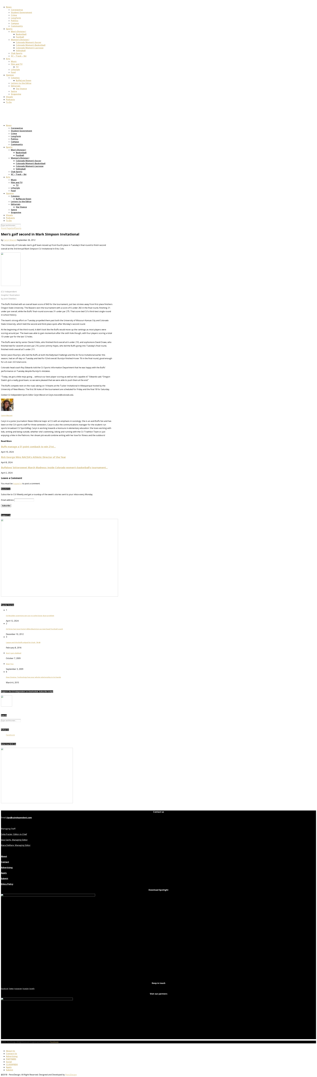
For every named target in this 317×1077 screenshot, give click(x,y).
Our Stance (21, 88)
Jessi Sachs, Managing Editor (14, 839)
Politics (14, 20)
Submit (4, 878)
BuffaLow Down (23, 80)
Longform (16, 18)
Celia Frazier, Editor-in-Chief (14, 834)
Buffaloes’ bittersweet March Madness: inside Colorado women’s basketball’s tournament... (54, 467)
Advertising (7, 867)
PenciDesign (54, 1042)
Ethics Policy (7, 884)
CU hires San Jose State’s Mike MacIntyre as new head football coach (34, 629)
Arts (8, 58)
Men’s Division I (18, 31)
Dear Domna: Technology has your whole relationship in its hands (33, 677)
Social (9, 1061)
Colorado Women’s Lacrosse (29, 47)
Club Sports (16, 53)
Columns (15, 77)
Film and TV (16, 64)
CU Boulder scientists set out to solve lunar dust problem (30, 615)
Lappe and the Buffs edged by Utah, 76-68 (23, 642)
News (9, 7)
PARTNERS (11, 1059)
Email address (7, 500)
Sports (9, 28)
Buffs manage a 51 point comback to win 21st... (28, 446)
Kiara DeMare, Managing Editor (15, 845)
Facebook (10, 735)
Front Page (6, 228)
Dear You (9, 664)
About (4, 856)
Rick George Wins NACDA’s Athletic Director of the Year (33, 457)
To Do (9, 102)
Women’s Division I (20, 39)
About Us (10, 1051)
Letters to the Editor (21, 83)
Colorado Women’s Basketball (30, 45)
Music (14, 61)
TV (17, 67)
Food (13, 72)
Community (17, 26)
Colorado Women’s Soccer (28, 42)
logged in (17, 483)
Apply (4, 873)
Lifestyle (15, 69)
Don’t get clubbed (13, 653)
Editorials (15, 86)
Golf (13, 228)
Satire (14, 91)
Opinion (10, 75)
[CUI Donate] (59, 595)
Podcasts (10, 99)
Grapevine (16, 94)
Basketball (21, 34)
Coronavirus (17, 9)
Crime (14, 15)
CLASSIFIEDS (12, 1064)
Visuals (9, 96)
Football (20, 37)
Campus (15, 23)
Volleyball (21, 50)
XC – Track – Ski (18, 56)
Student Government (21, 12)
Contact (5, 862)
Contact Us (11, 1053)
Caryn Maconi (10, 240)
